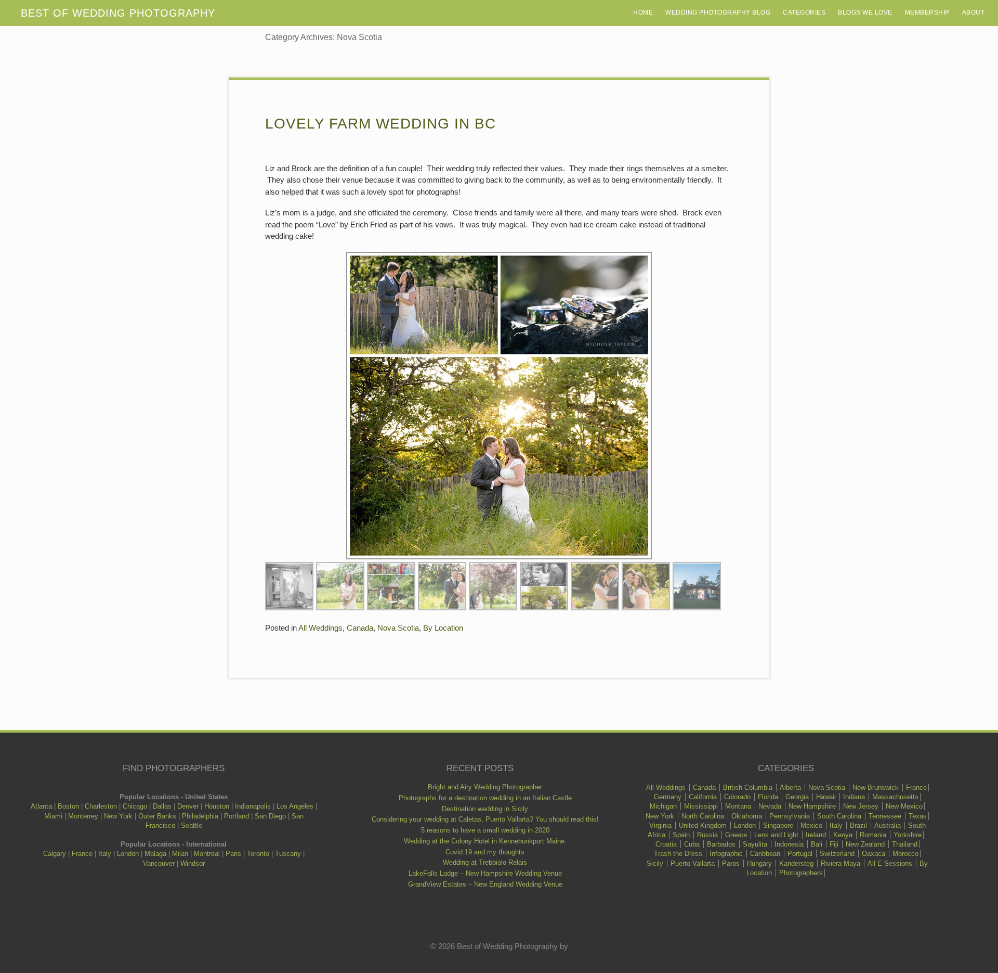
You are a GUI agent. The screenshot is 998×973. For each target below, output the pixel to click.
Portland (236, 816)
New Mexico (904, 806)
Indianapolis (253, 806)
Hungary (759, 863)
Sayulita (755, 844)
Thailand (904, 844)
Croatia (666, 844)
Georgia (797, 797)
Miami (53, 816)
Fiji (834, 844)
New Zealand (865, 844)
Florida (768, 797)
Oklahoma (746, 816)
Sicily (655, 863)
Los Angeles (295, 806)
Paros (731, 863)
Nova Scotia (398, 627)
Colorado (737, 797)
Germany (667, 797)
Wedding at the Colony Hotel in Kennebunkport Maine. (485, 841)
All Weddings (320, 627)
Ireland (816, 835)
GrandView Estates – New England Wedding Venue (485, 884)
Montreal (207, 853)
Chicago (135, 806)
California (703, 797)
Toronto (258, 853)
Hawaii (826, 797)
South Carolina (839, 816)
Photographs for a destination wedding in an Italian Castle (485, 798)
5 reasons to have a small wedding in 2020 (485, 830)
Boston (68, 806)
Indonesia (789, 844)
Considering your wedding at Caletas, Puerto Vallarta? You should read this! (485, 819)
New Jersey (860, 806)
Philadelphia (200, 816)
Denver (188, 806)
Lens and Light (776, 835)
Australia (887, 825)
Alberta (790, 787)
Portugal (799, 853)
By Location (443, 627)
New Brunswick (875, 787)
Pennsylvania (789, 816)
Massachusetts (895, 797)
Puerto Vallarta (693, 863)
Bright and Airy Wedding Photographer (485, 787)
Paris (233, 853)
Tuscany (288, 853)
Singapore (778, 825)
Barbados (721, 844)
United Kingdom (703, 825)
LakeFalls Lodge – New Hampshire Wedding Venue (485, 873)
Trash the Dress (678, 853)
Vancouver (159, 863)
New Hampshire (812, 806)
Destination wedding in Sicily (485, 809)
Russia (707, 835)
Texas (918, 816)
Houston (216, 806)
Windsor (192, 863)
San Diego (270, 816)
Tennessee (885, 816)
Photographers (801, 873)
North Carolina (702, 816)
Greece (736, 835)
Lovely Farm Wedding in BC (380, 124)
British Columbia (747, 787)
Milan (180, 853)
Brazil (858, 825)
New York (118, 816)
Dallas (162, 806)
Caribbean (765, 853)
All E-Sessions (890, 863)
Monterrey (83, 816)
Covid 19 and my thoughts (484, 852)
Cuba (692, 844)
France (82, 853)
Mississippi (701, 806)
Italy (104, 853)
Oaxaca (873, 853)
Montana (738, 806)
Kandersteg (796, 863)
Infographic (726, 853)
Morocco (905, 853)
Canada (360, 627)
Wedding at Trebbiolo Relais (485, 862)
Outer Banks (157, 816)
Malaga (155, 853)
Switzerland (837, 853)
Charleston (101, 806)
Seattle (191, 825)
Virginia (660, 825)
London (128, 853)
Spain (681, 835)
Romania (873, 835)
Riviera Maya (840, 863)
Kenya (842, 835)
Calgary (54, 853)
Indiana (854, 797)
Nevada (769, 806)
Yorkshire (908, 835)
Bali (816, 844)
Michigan (663, 806)
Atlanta (41, 806)
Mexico (811, 825)
